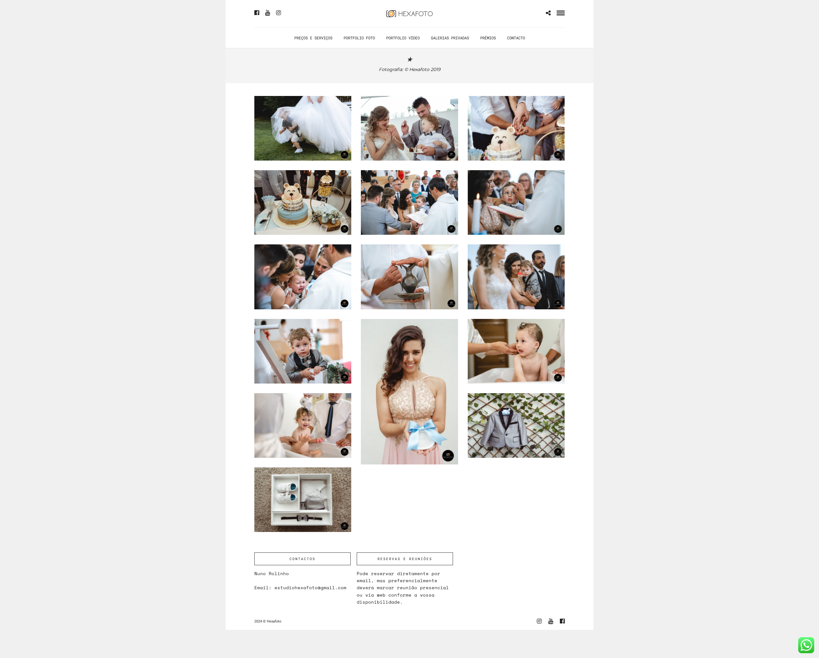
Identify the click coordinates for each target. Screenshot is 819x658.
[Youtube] (267, 13)
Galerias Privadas (450, 37)
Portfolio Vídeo (403, 37)
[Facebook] (256, 13)
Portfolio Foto (359, 37)
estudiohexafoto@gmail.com (310, 587)
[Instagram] (278, 13)
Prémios (488, 37)
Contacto (516, 37)
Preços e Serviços (313, 37)
